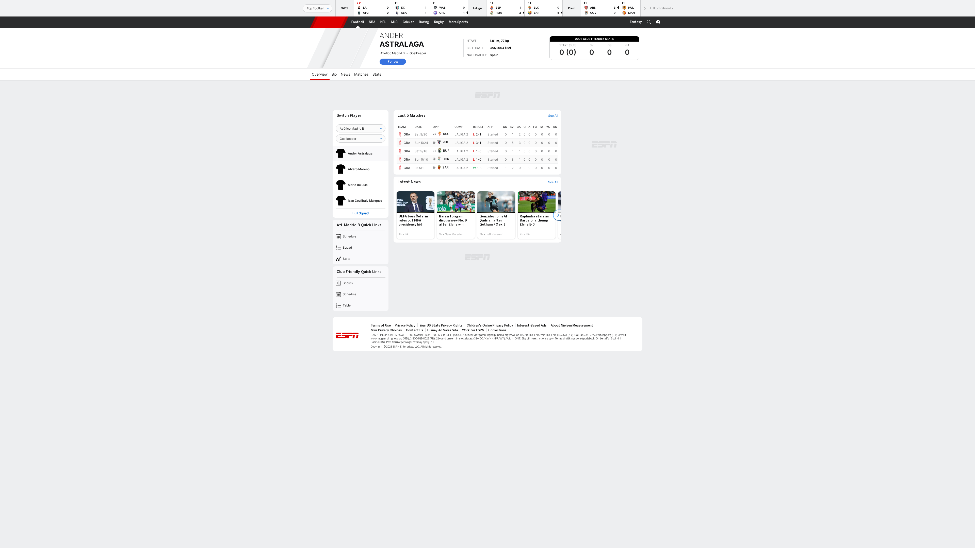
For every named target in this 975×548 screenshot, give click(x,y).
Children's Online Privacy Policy (490, 325)
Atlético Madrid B (392, 53)
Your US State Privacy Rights (441, 325)
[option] (415, 215)
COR (446, 159)
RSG (446, 134)
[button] (649, 22)
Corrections (497, 330)
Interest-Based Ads (532, 325)
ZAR (446, 167)
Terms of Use (381, 325)
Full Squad (360, 213)
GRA (407, 134)
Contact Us (414, 330)
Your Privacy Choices (386, 330)
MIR (445, 142)
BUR (446, 150)
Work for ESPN (473, 330)
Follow (393, 61)
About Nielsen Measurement (572, 325)
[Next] (644, 8)
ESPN (329, 22)
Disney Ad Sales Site (442, 330)
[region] (477, 148)
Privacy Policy (405, 325)
